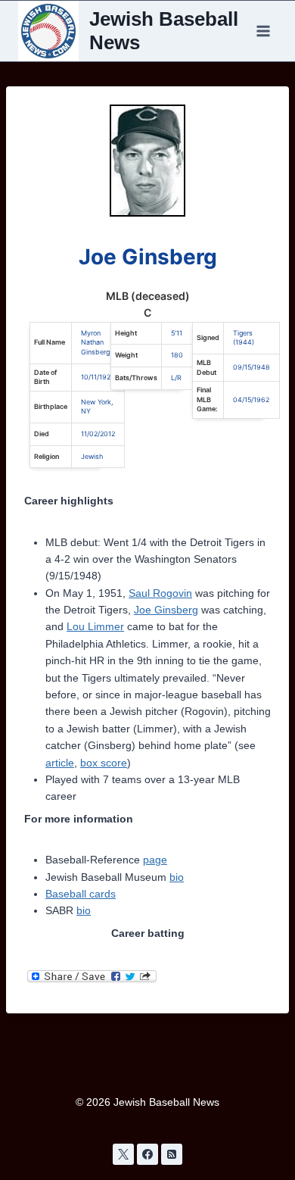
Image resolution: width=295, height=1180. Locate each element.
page (155, 860)
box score (103, 763)
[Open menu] (263, 30)
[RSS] (171, 1154)
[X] (123, 1154)
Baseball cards (80, 894)
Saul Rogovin (160, 593)
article (59, 763)
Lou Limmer (95, 626)
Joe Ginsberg (166, 610)
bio (176, 877)
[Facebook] (147, 1154)
